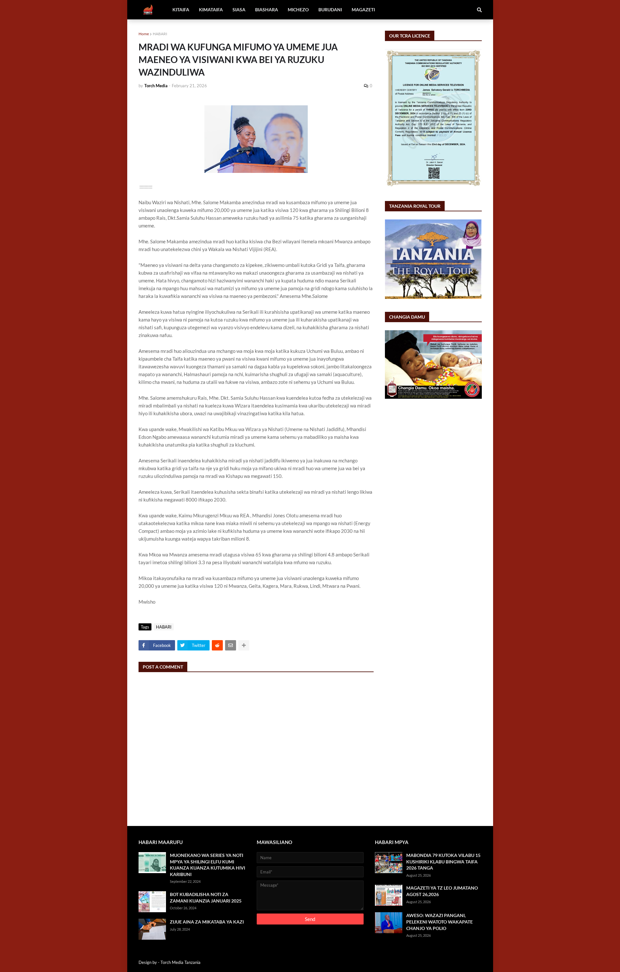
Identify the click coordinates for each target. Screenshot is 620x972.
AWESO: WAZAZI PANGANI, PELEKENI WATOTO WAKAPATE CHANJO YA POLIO (439, 922)
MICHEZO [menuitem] (298, 9)
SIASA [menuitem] (238, 9)
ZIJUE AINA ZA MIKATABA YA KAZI (207, 921)
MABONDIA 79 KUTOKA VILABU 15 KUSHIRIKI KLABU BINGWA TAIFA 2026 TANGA (443, 861)
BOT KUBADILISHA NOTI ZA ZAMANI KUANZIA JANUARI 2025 (206, 897)
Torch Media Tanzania (180, 962)
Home (144, 33)
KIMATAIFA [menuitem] (211, 9)
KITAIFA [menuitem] (180, 9)
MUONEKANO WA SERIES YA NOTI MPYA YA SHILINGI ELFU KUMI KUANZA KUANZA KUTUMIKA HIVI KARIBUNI (207, 864)
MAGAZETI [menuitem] (363, 9)
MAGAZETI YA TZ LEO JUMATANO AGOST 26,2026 (442, 891)
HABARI (160, 33)
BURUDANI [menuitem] (330, 9)
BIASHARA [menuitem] (266, 9)
